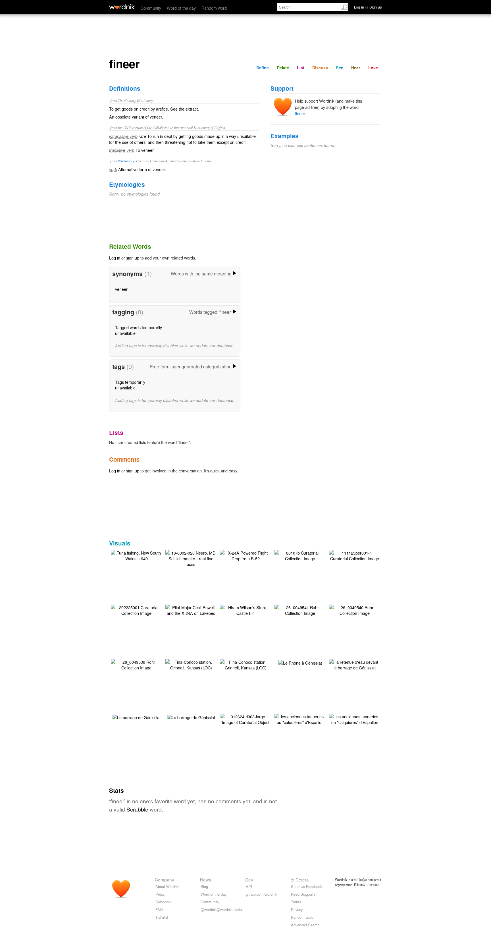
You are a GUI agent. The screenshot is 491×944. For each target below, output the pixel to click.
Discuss (320, 67)
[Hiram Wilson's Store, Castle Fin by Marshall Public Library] (245, 610)
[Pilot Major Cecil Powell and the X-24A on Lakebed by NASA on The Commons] (191, 610)
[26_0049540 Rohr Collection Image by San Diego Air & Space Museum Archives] (354, 610)
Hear (355, 67)
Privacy (297, 909)
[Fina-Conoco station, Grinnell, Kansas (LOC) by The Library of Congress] (191, 664)
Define (262, 67)
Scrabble (137, 809)
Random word (214, 8)
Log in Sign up (368, 7)
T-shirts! (161, 917)
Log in (114, 258)
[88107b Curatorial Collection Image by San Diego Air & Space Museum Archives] (300, 555)
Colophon (163, 901)
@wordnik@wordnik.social (222, 909)
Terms (296, 901)
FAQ (159, 909)
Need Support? (303, 894)
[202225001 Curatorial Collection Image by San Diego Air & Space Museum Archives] (136, 610)
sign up (132, 258)
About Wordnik (167, 886)
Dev (249, 879)
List (300, 67)
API (249, 886)
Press (160, 894)
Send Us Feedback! (307, 886)
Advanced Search (305, 925)
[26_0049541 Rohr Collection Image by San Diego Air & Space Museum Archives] (300, 610)
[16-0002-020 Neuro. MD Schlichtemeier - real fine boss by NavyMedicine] (191, 558)
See (339, 67)
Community (151, 8)
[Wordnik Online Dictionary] (122, 6)
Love (373, 67)
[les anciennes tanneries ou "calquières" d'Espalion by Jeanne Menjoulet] (300, 719)
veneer (121, 289)
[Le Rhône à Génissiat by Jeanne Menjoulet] (300, 662)
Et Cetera (299, 879)
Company (164, 879)
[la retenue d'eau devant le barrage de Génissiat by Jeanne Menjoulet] (354, 664)
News (205, 879)
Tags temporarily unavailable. (130, 385)
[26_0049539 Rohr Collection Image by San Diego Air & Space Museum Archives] (136, 664)
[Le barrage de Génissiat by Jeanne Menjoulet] (137, 717)
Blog (204, 886)
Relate (283, 67)
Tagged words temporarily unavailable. (138, 330)
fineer (300, 113)
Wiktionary (126, 160)
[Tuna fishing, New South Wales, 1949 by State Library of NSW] (136, 555)
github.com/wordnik (261, 894)
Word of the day (181, 8)
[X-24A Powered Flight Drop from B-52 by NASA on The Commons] (245, 555)
